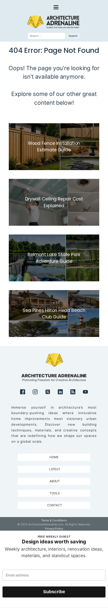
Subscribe (54, 591)
